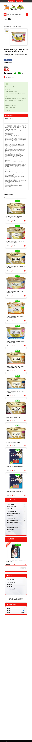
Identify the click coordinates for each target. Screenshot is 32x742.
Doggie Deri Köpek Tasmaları (14, 513)
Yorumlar (7, 122)
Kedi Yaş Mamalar (17, 26)
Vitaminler (10, 516)
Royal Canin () (11, 582)
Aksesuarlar (10, 525)
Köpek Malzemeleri (12, 511)
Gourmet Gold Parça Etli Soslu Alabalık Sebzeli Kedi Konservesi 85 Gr (15, 367)
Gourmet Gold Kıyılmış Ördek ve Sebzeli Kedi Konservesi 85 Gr (15, 317)
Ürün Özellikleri (8, 115)
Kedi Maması (11, 504)
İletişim (10, 532)
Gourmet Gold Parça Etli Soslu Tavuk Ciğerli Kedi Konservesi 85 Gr (14, 417)
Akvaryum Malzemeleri (13, 520)
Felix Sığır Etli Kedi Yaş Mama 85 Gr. (14, 466)
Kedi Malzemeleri (7, 26)
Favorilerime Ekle (10, 77)
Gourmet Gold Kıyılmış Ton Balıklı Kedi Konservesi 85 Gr (15, 392)
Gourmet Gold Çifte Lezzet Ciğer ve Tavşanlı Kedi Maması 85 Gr (14, 217)
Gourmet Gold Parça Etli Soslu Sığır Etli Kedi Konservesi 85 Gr (15, 242)
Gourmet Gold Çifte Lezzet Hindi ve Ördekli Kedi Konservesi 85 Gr (14, 441)
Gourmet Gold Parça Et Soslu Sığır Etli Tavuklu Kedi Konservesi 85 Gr (16, 599)
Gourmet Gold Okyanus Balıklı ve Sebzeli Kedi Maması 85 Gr (15, 342)
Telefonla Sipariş (9, 119)
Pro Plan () (11, 580)
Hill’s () (10, 584)
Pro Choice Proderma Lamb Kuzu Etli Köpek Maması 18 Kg (16, 561)
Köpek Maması (11, 509)
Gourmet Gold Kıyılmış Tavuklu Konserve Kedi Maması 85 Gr (15, 267)
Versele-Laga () (11, 589)
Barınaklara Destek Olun (13, 527)
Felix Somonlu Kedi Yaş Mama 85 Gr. (14, 491)
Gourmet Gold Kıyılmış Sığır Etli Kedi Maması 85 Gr (14, 292)
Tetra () (10, 586)
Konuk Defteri (11, 529)
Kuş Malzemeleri (11, 518)
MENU (9, 19)
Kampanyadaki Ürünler (13, 522)
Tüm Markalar (10, 593)
